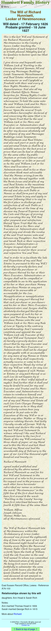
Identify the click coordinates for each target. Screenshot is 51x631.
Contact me (25, 625)
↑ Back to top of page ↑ (25, 629)
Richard (18, 614)
